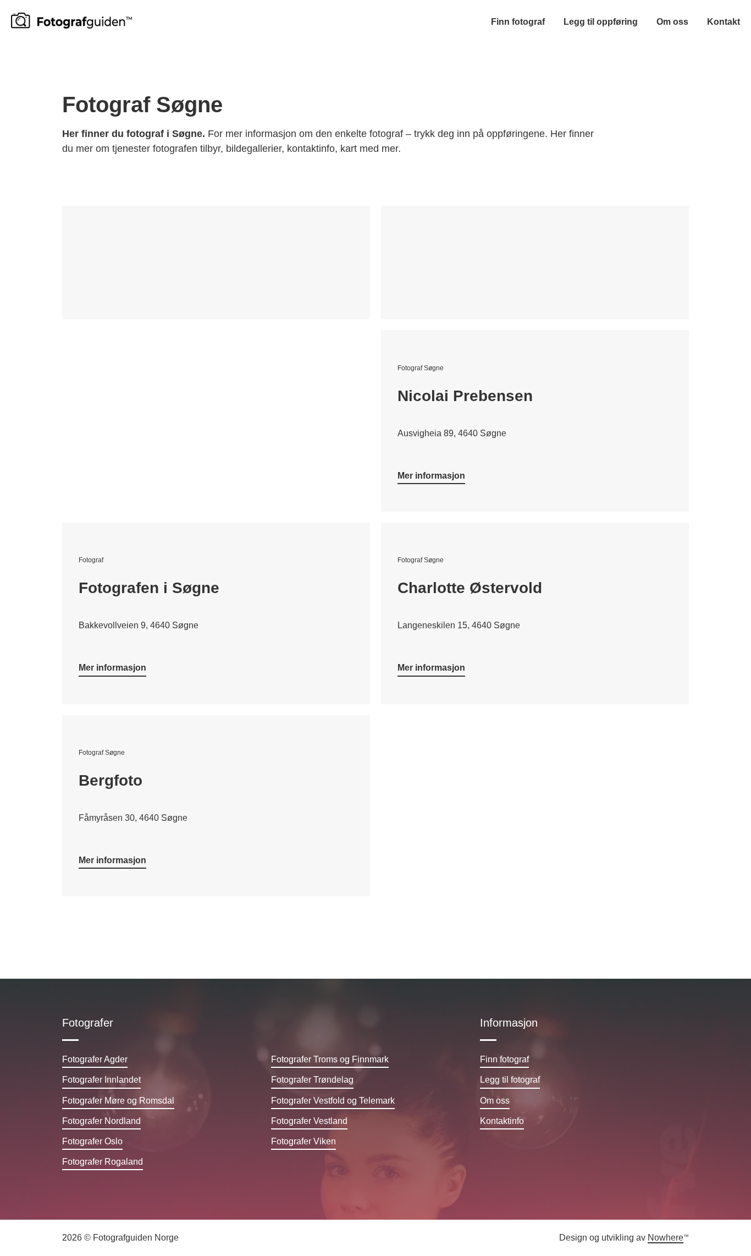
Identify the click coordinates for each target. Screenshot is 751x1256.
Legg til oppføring (601, 21)
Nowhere (665, 1237)
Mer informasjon (431, 475)
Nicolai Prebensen (465, 395)
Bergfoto (110, 780)
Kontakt (723, 21)
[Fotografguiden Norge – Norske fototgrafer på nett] (71, 21)
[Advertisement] (216, 262)
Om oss (672, 21)
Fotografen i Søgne (149, 587)
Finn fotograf (518, 21)
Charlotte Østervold (469, 587)
